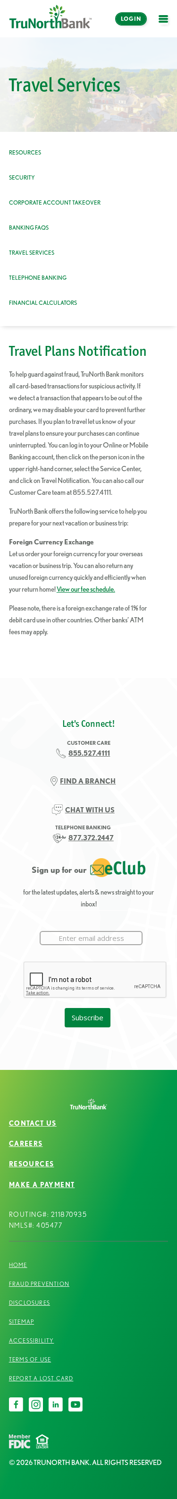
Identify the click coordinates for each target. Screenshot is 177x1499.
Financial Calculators (43, 303)
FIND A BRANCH (88, 781)
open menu (165, 24)
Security (22, 177)
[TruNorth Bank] (50, 19)
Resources (25, 152)
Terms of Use (30, 1359)
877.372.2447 (91, 838)
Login (131, 19)
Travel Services (31, 253)
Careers (26, 1143)
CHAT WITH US (90, 810)
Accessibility (31, 1340)
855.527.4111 (89, 753)
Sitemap (21, 1321)
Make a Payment (42, 1185)
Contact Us (33, 1123)
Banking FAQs (29, 227)
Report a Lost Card (41, 1378)
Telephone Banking (38, 278)
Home (18, 1265)
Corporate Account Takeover (55, 202)
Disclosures (29, 1303)
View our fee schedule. (86, 589)
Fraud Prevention (39, 1284)
